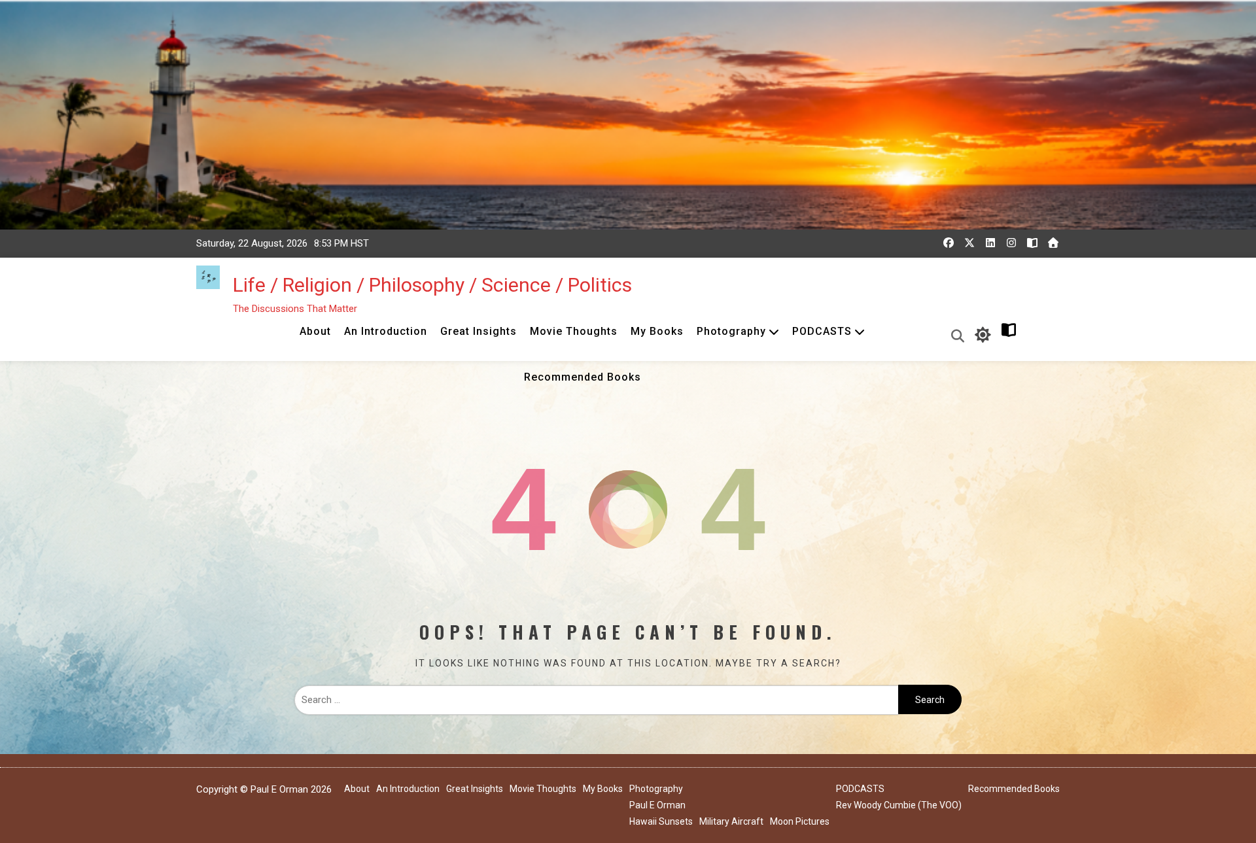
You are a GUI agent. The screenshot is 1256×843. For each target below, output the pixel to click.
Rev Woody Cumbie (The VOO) (899, 805)
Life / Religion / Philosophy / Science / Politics (432, 284)
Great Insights (478, 331)
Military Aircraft (731, 821)
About (315, 331)
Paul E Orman (657, 805)
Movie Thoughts (574, 331)
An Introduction (385, 331)
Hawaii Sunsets (661, 821)
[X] (969, 242)
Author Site (1037, 334)
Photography (731, 331)
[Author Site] (1032, 242)
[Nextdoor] (1053, 242)
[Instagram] (1011, 242)
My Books (657, 331)
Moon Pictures (799, 821)
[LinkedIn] (990, 242)
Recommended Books (582, 377)
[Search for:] (596, 700)
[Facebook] (948, 242)
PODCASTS (822, 331)
